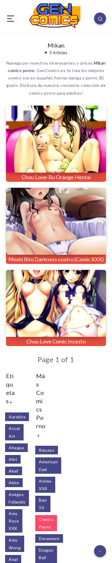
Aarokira (17, 416)
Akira (14, 482)
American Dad (48, 465)
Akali (14, 470)
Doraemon (49, 538)
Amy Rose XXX (14, 521)
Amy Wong (15, 543)
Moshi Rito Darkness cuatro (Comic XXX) (56, 259)
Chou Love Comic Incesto (56, 341)
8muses (46, 450)
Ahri (13, 459)
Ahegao (16, 447)
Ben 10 (43, 504)
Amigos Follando (17, 498)
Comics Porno (46, 523)
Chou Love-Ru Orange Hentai (56, 177)
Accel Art (14, 432)
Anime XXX (45, 484)
